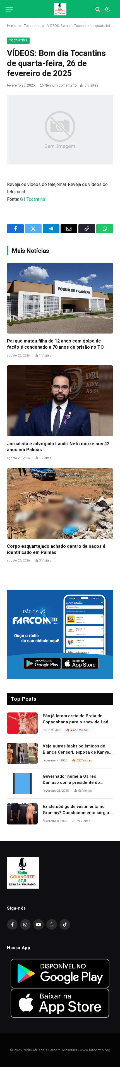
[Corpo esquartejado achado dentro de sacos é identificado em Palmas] (60, 503)
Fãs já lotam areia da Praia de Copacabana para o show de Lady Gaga (76, 721)
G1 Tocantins (32, 199)
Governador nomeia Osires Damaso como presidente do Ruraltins (71, 782)
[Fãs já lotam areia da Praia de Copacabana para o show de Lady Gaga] (22, 723)
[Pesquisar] (97, 9)
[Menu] (9, 9)
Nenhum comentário (60, 85)
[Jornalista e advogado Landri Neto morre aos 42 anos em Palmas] (60, 400)
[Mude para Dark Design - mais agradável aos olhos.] (107, 9)
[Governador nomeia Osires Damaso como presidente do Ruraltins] (22, 783)
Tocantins (18, 40)
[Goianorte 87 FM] (60, 9)
